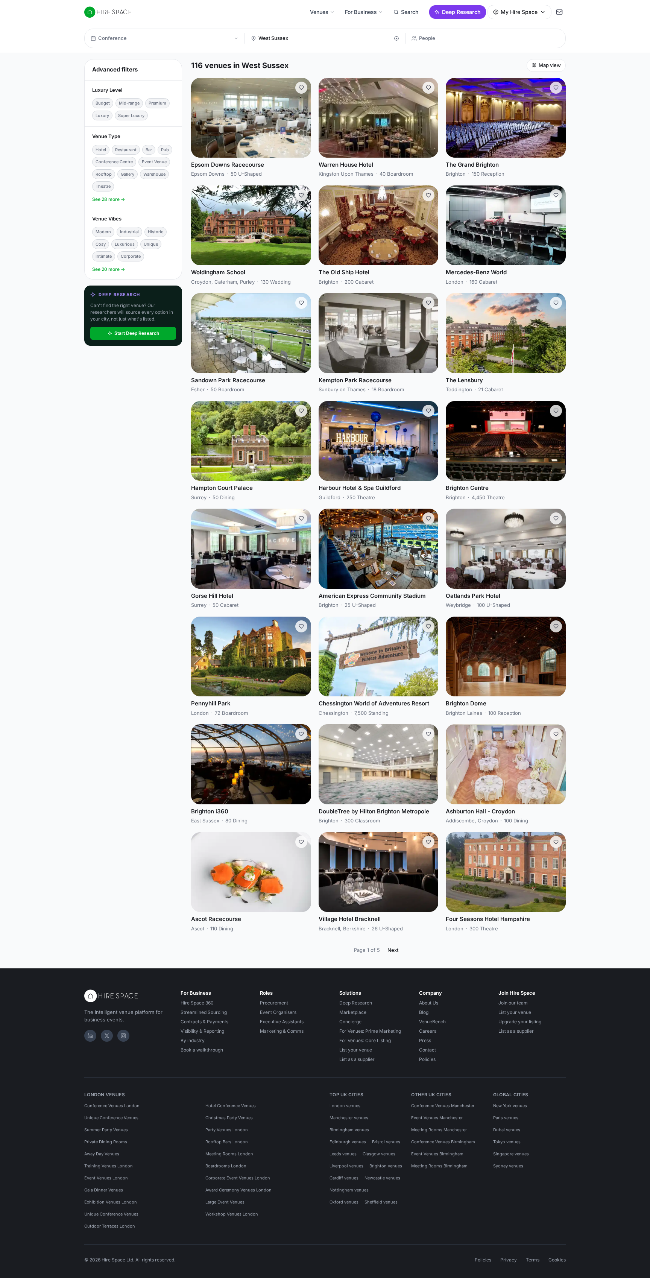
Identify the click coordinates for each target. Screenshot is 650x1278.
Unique (151, 244)
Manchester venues (349, 1117)
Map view (550, 65)
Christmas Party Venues (229, 1117)
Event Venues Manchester (437, 1117)
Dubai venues (506, 1129)
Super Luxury (131, 115)
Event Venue (154, 161)
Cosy (101, 244)
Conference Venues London (112, 1105)
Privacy (508, 1260)
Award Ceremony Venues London (238, 1190)
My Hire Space (519, 12)
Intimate (104, 256)
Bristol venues (386, 1141)
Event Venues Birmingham (437, 1153)
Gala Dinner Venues (103, 1190)
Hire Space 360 (197, 1003)
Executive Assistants (282, 1021)
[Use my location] (396, 38)
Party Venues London (226, 1129)
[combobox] (324, 38)
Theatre (103, 186)
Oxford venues (344, 1202)
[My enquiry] (559, 12)
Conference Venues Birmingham (443, 1141)
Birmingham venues (349, 1129)
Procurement (274, 1003)
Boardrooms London (225, 1166)
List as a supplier (357, 1059)
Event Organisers (278, 1012)
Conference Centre (114, 161)
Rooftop (104, 174)
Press (425, 1040)
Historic (155, 231)
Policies (427, 1059)
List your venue (355, 1050)
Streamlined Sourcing (204, 1012)
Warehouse (154, 174)
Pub (165, 149)
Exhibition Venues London (110, 1202)
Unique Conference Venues (111, 1117)
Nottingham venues (349, 1190)
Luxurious (125, 244)
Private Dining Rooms (105, 1141)
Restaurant (126, 149)
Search (409, 12)
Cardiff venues (344, 1178)
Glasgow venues (379, 1153)
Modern (103, 231)
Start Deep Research (136, 333)
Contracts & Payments (204, 1021)
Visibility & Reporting (202, 1031)
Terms (532, 1260)
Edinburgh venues (348, 1141)
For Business (361, 12)
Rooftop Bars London (226, 1141)
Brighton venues (385, 1166)
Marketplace (352, 1012)
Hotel (101, 149)
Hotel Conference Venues (230, 1105)
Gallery (127, 174)
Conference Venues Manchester (442, 1105)
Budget (103, 103)
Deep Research (461, 12)
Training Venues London (108, 1166)
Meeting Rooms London (229, 1153)
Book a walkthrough (202, 1050)
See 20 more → (108, 269)
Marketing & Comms (282, 1031)
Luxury (102, 115)
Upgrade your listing (519, 1021)
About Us (428, 1003)
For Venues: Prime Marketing (370, 1031)
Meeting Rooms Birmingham (439, 1166)
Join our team (513, 1003)
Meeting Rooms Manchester (439, 1129)
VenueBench (432, 1021)
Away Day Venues (101, 1153)
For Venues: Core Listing (365, 1040)
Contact (427, 1050)
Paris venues (505, 1117)
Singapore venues (511, 1153)
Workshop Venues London (231, 1214)
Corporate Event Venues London (237, 1178)
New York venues (510, 1105)
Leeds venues (343, 1153)
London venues (345, 1105)
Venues (319, 12)
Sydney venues (508, 1166)
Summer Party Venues (106, 1129)
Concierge (350, 1021)
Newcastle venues (382, 1178)
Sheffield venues (381, 1202)
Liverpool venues (346, 1166)
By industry (193, 1040)
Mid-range (129, 103)
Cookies (557, 1260)
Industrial (129, 231)
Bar (149, 149)
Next (392, 950)
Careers (427, 1031)
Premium (157, 103)
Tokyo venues (507, 1141)
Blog (423, 1012)
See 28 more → (108, 199)
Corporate (131, 256)
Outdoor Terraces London (109, 1226)
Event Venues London (106, 1178)
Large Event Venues (225, 1202)
